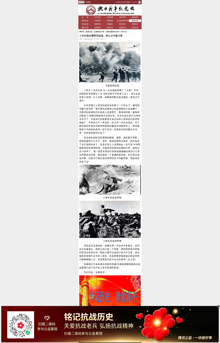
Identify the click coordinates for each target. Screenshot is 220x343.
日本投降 (110, 17)
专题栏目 (135, 24)
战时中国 (122, 17)
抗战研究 (97, 27)
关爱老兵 (110, 21)
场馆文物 (122, 27)
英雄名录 (85, 21)
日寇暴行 (110, 24)
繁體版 (88, 2)
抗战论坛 (110, 27)
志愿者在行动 (99, 32)
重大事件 (122, 24)
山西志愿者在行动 (112, 32)
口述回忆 (97, 21)
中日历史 (97, 17)
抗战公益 (135, 21)
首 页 (85, 17)
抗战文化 (135, 27)
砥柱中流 (85, 27)
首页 (82, 31)
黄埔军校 (97, 24)
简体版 (81, 2)
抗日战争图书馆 (122, 21)
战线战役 (135, 17)
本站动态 (85, 24)
